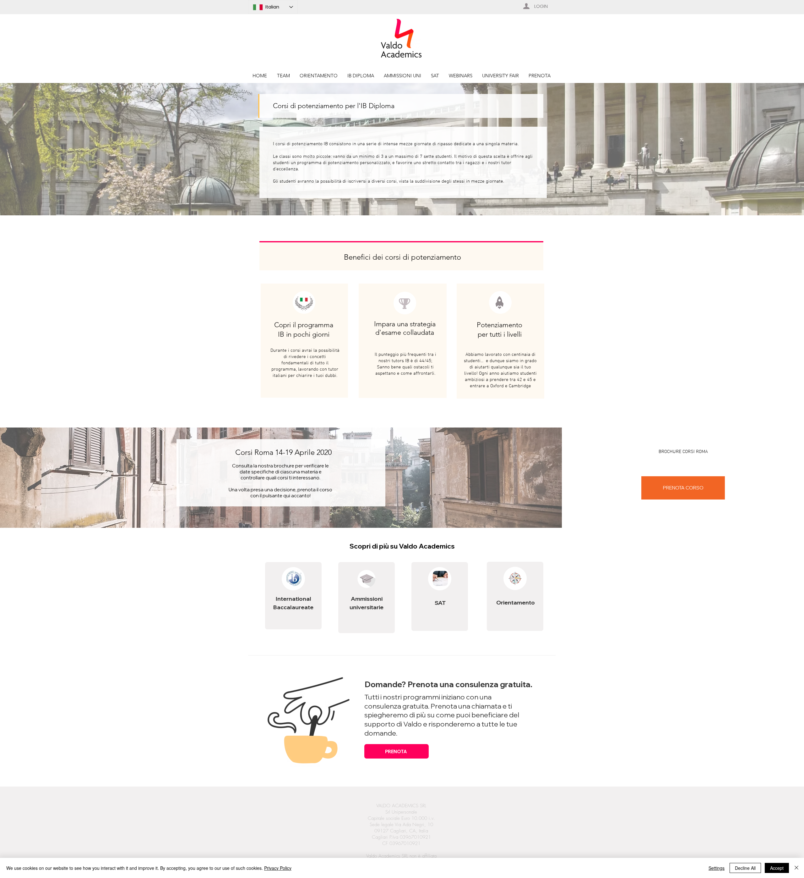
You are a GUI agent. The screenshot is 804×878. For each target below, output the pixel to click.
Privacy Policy (277, 868)
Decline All (745, 868)
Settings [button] (717, 868)
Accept (777, 868)
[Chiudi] (796, 868)
